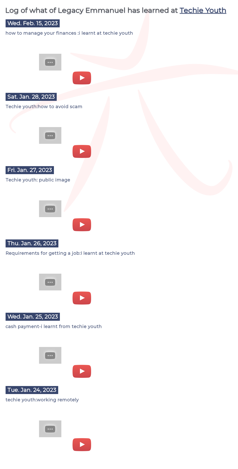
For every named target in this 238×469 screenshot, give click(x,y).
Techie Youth (203, 10)
